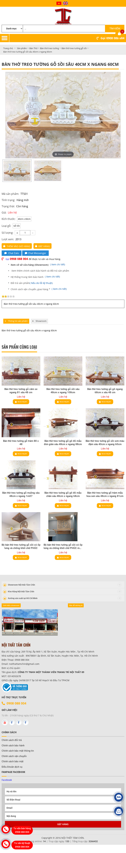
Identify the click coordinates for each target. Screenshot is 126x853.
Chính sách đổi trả (12, 740)
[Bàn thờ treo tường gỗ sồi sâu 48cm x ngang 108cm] (63, 370)
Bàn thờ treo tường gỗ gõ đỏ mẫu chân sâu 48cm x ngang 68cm (62, 494)
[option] (17, 171)
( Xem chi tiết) (38, 264)
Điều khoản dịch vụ (12, 766)
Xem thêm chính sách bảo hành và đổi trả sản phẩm (40, 270)
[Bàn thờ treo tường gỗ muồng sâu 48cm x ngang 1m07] (21, 474)
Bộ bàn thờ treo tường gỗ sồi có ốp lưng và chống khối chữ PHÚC (21, 546)
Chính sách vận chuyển (14, 756)
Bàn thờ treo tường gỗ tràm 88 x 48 (21, 442)
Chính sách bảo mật (12, 761)
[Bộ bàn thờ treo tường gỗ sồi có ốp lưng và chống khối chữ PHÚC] (21, 526)
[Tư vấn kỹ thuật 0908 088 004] (6, 844)
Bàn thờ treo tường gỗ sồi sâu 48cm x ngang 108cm (62, 391)
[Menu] (67, 38)
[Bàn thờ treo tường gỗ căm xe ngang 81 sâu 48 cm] (21, 370)
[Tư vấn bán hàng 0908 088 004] (6, 829)
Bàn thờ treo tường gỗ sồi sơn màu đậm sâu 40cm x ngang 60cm (105, 442)
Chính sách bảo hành (13, 745)
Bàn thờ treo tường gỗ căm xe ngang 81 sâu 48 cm (20, 391)
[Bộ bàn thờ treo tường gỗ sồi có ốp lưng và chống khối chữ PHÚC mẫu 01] (63, 526)
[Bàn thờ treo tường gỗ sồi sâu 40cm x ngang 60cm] (17, 171)
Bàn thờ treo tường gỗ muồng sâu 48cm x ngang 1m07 (21, 494)
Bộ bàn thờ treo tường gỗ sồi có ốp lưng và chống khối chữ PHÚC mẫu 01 (63, 546)
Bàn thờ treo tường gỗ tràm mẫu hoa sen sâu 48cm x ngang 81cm (104, 494)
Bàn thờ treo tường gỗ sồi (74, 48)
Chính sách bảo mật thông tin (18, 750)
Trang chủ (8, 48)
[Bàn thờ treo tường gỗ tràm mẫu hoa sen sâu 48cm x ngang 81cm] (105, 474)
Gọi (112, 38)
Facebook (7, 779)
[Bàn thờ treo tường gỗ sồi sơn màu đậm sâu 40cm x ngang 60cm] (105, 422)
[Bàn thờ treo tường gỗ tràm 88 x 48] (21, 422)
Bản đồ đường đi (75, 605)
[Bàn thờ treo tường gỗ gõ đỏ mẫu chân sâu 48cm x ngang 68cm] (63, 474)
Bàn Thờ (33, 48)
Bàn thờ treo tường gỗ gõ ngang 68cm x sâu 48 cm (105, 391)
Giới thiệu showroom (11, 605)
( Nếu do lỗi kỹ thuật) (41, 283)
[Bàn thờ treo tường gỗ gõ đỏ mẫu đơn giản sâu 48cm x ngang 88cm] (63, 422)
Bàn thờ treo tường (49, 48)
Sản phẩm (22, 48)
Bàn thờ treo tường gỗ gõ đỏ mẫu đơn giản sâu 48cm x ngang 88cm (63, 442)
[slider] (8, 296)
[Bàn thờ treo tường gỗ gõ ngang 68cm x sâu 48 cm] (105, 370)
